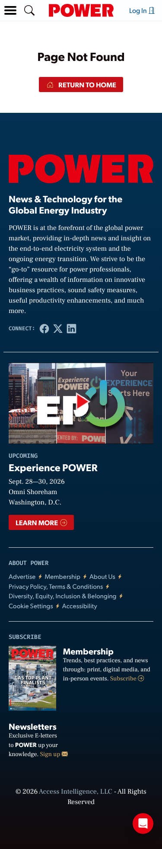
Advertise (22, 576)
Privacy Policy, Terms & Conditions (56, 586)
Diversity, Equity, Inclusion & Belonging (63, 596)
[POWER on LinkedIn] (71, 328)
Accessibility (79, 606)
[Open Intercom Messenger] (143, 823)
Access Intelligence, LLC (75, 792)
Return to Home (86, 84)
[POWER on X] (57, 328)
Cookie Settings (31, 606)
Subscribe (124, 679)
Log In (138, 10)
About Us (102, 576)
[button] (10, 10)
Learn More (37, 522)
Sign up (51, 754)
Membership (62, 576)
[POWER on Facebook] (44, 328)
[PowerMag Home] (81, 10)
